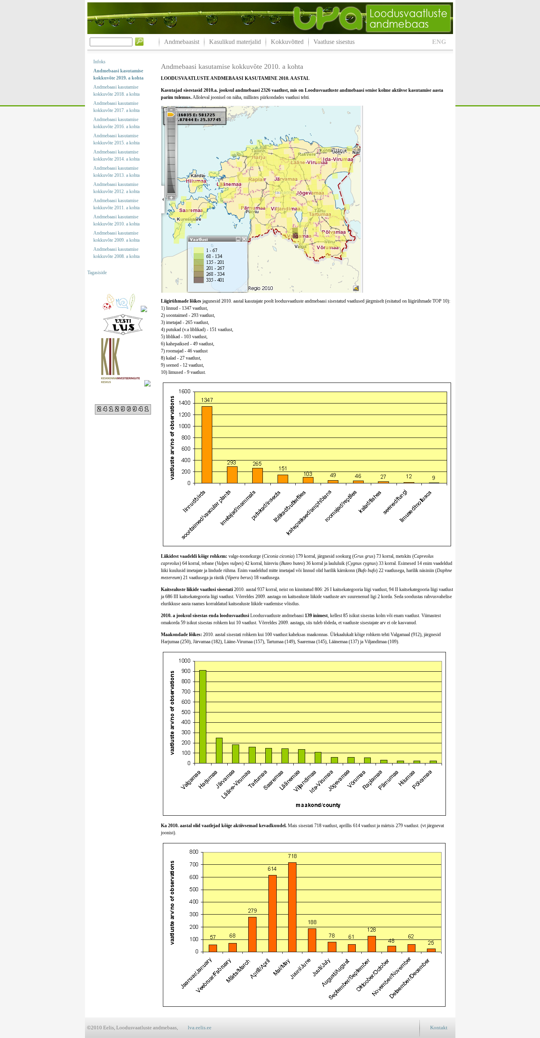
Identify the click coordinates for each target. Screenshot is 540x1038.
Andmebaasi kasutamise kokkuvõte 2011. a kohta (116, 204)
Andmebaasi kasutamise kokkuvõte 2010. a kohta (116, 220)
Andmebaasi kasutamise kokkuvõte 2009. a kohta (116, 236)
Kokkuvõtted (287, 41)
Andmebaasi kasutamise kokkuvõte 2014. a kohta (116, 155)
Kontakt (438, 1027)
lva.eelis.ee (199, 1027)
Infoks (99, 61)
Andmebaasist (181, 41)
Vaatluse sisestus (334, 41)
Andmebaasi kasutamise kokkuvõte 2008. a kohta (116, 252)
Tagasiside (97, 272)
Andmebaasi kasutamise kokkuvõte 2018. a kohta (116, 90)
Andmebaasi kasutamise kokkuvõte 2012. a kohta (116, 188)
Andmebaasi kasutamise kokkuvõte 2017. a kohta (116, 106)
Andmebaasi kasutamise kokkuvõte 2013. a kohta (116, 171)
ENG (439, 41)
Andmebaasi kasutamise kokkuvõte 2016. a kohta (116, 123)
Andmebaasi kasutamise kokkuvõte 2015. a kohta (116, 139)
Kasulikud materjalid (235, 41)
